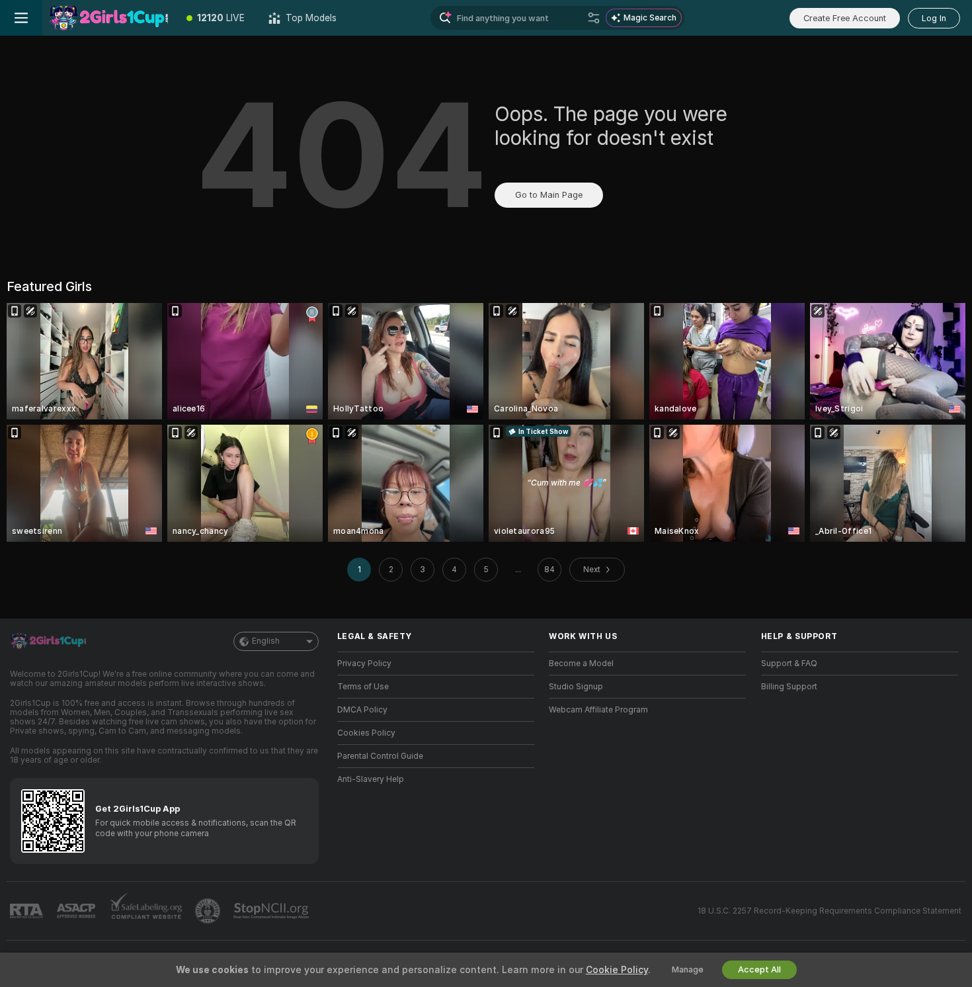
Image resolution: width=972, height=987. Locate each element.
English (266, 641)
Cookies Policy (366, 733)
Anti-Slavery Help (370, 779)
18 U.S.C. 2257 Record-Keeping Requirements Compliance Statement (829, 911)
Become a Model (581, 663)
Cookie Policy (617, 970)
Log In (934, 18)
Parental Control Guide (380, 756)
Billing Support (789, 686)
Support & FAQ (789, 663)
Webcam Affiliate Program (598, 709)
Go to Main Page (549, 195)
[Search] (594, 18)
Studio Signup (576, 686)
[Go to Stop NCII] (272, 911)
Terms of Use (363, 686)
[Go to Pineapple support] (209, 910)
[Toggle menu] (21, 18)
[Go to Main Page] (108, 18)
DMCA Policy (362, 709)
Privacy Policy (364, 663)
